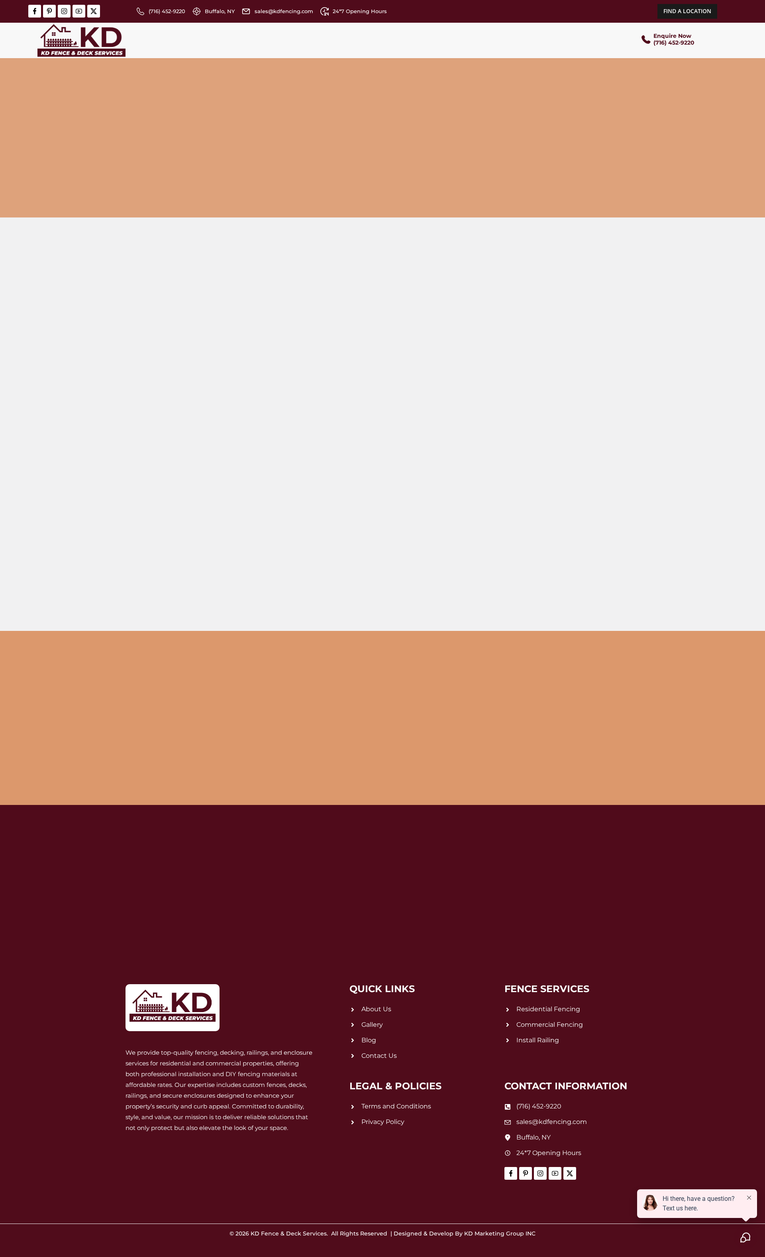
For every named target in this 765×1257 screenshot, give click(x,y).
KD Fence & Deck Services (289, 1233)
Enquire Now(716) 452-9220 (673, 39)
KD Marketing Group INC (500, 1233)
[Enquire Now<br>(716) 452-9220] (645, 40)
